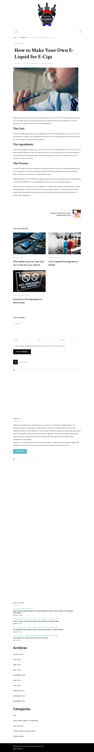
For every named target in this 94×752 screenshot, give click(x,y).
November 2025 (19, 675)
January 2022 (18, 691)
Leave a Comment (47, 63)
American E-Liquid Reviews (33, 746)
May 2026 (17, 670)
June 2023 (17, 680)
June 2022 (17, 686)
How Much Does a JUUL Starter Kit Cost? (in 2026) (30, 638)
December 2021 (19, 696)
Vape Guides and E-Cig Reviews (22, 619)
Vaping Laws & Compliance (24, 609)
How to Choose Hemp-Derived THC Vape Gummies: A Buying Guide (36, 621)
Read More (20, 451)
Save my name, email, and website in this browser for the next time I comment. (40, 346)
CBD (14, 609)
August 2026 (18, 654)
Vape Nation (19, 44)
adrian (18, 63)
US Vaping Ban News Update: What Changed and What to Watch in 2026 (38, 630)
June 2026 (17, 665)
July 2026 (17, 660)
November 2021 (19, 701)
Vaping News (54, 619)
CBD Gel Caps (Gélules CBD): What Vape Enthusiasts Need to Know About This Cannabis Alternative (43, 612)
